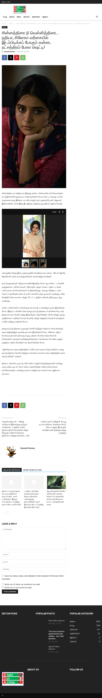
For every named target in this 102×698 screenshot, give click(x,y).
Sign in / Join (6, 2)
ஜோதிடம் (45, 17)
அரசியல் (11, 17)
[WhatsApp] (23, 57)
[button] (97, 17)
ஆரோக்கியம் (36, 17)
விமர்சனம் (27, 17)
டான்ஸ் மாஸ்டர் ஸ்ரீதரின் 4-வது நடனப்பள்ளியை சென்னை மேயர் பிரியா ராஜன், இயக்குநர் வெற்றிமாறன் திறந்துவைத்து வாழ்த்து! (52, 427)
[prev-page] (3, 512)
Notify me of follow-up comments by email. (22, 584)
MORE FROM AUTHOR (32, 470)
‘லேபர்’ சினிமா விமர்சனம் (56, 621)
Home (4, 23)
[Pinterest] (16, 57)
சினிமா (19, 17)
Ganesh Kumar (9, 52)
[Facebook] (4, 57)
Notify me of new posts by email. (18, 587)
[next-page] (7, 512)
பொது (5, 17)
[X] (10, 57)
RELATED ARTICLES (11, 470)
